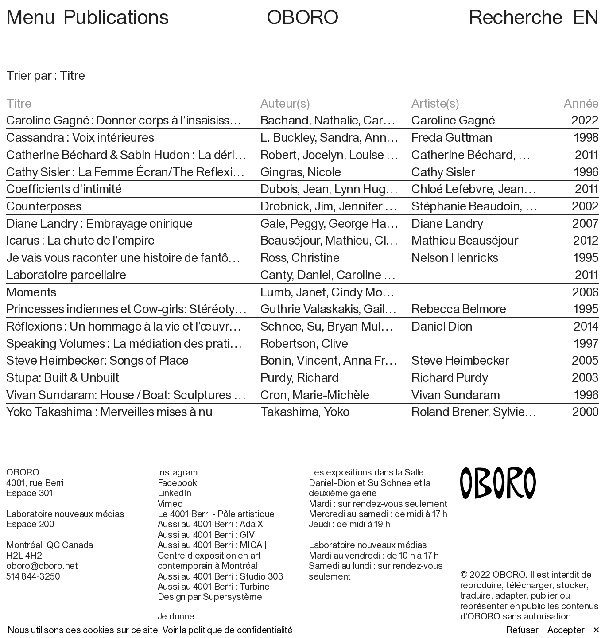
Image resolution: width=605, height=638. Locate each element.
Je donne (176, 616)
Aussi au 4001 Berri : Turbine (214, 586)
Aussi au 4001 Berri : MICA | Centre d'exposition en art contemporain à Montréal (212, 555)
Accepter (565, 630)
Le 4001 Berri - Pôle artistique (216, 514)
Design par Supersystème (210, 596)
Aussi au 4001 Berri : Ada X (211, 524)
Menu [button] (32, 16)
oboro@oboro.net (42, 565)
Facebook (177, 483)
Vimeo (170, 503)
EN (586, 16)
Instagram (178, 472)
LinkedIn (174, 493)
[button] (154, 75)
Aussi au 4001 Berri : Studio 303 (221, 576)
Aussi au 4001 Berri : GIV (206, 534)
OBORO (303, 16)
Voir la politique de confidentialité (228, 630)
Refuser (522, 630)
